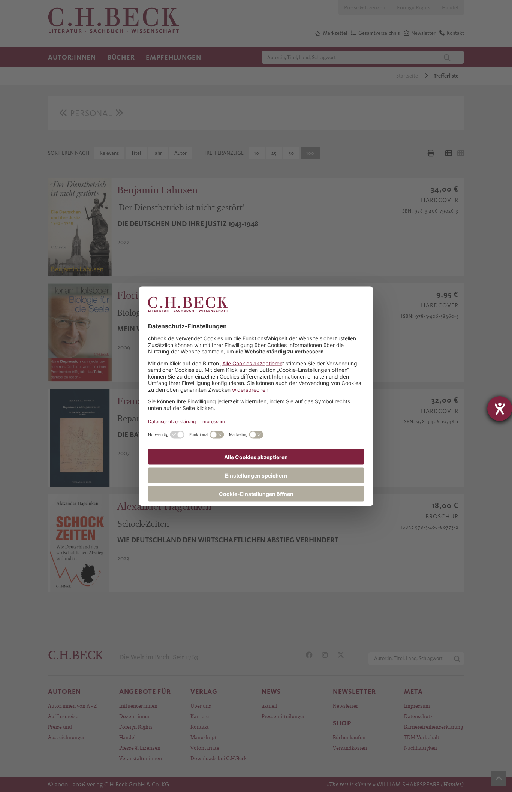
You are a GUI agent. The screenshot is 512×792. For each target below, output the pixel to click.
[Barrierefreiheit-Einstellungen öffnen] (499, 408)
